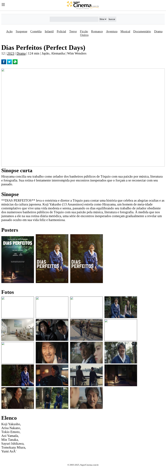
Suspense (21, 31)
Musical (125, 31)
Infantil (49, 31)
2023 (10, 53)
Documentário (142, 31)
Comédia (36, 31)
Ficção (84, 31)
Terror (73, 31)
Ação (9, 31)
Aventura (111, 31)
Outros (84, 35)
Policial (61, 31)
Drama (158, 31)
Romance (97, 31)
